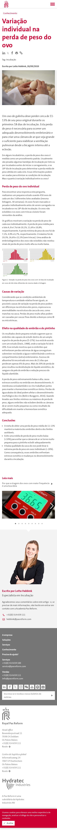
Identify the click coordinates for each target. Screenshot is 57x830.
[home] (6, 4)
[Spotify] (37, 687)
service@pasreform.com (14, 666)
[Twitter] (9, 53)
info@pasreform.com (12, 678)
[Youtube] (32, 687)
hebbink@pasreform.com (19, 619)
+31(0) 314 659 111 (16, 614)
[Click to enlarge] (28, 262)
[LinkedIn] (4, 52)
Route (5, 746)
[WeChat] (26, 687)
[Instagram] (21, 687)
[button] (52, 5)
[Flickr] (43, 687)
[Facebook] (13, 52)
